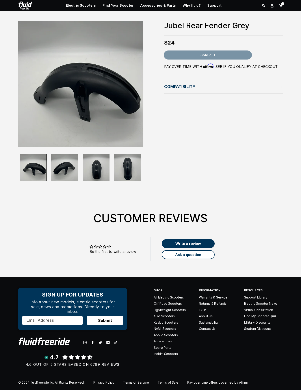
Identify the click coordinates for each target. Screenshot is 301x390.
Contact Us (207, 328)
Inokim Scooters (166, 354)
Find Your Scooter (118, 5)
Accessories (163, 341)
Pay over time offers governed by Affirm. (218, 382)
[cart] (281, 6)
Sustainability (209, 322)
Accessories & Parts (158, 5)
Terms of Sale (168, 382)
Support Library (255, 297)
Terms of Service (136, 382)
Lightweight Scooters (170, 310)
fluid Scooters (164, 316)
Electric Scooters (81, 5)
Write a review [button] (188, 243)
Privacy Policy (103, 382)
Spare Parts (162, 347)
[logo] (25, 5)
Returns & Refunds (213, 303)
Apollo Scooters (166, 335)
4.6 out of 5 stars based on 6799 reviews (73, 364)
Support (214, 5)
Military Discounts (257, 322)
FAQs (203, 310)
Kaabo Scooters (166, 322)
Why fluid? (192, 5)
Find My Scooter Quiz (260, 316)
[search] (263, 6)
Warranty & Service (213, 297)
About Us (206, 316)
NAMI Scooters (165, 328)
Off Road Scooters (168, 303)
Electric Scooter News (260, 303)
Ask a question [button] (188, 254)
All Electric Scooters (169, 297)
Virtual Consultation (258, 310)
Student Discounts (257, 328)
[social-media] (85, 342)
